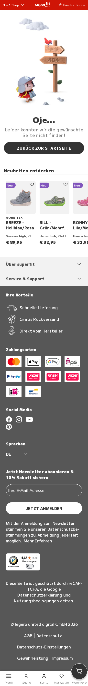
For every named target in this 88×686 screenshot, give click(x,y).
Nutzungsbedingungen (36, 600)
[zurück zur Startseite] (43, 5)
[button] (73, 5)
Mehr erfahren (38, 541)
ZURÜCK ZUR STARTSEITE (44, 148)
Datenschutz (49, 635)
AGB (28, 635)
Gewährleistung (32, 658)
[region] (46, 213)
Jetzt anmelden (44, 508)
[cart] (79, 671)
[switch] (29, 566)
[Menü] (37, 556)
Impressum (62, 658)
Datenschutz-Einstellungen (44, 647)
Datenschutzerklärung (39, 595)
